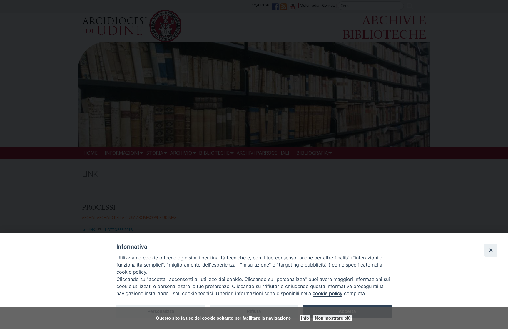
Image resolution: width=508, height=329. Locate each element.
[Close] (490, 250)
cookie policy (327, 293)
